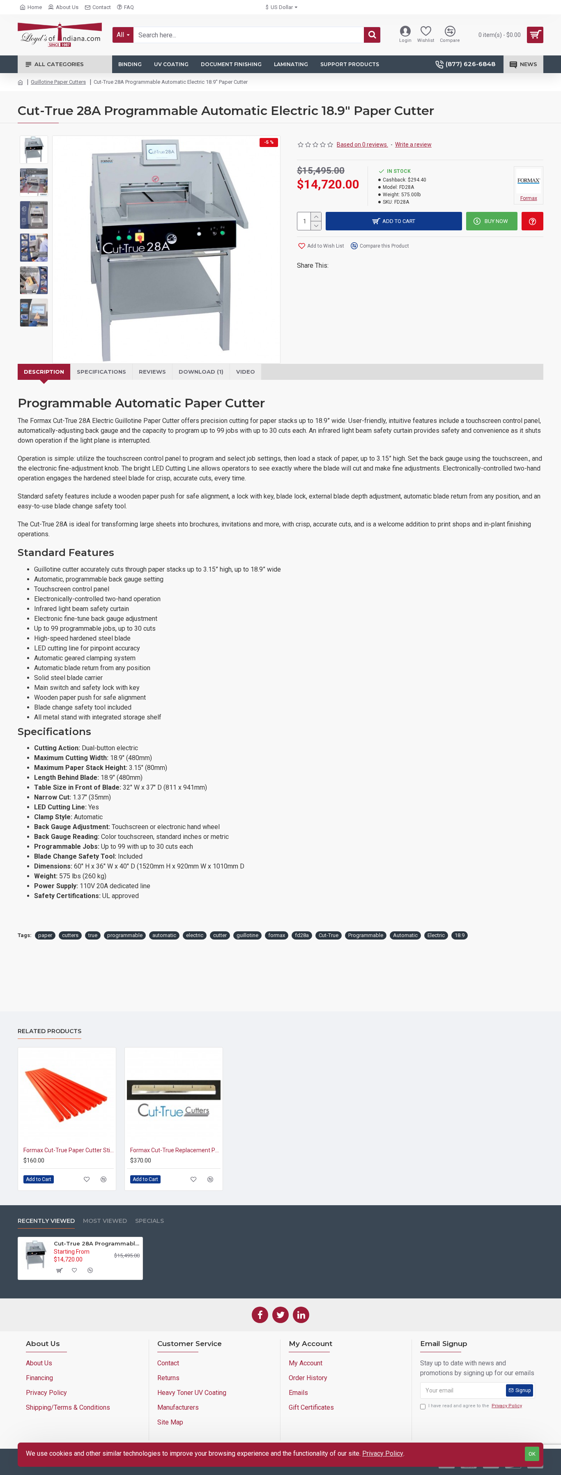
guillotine (247, 935)
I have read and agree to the (475, 1405)
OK (532, 1454)
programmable (125, 935)
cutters (70, 935)
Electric (436, 935)
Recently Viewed (46, 1221)
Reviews (152, 371)
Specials (149, 1221)
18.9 (459, 935)
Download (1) (201, 371)
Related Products (49, 1031)
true (92, 935)
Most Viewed (105, 1221)
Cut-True (328, 935)
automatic (164, 935)
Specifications (101, 371)
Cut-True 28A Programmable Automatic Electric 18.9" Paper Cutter (97, 1243)
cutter (220, 935)
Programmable (365, 935)
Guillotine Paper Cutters (58, 82)
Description (44, 371)
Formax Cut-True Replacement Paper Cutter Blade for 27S (175, 1150)
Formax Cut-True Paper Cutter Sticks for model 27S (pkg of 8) (68, 1150)
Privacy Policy (382, 1453)
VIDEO (245, 371)
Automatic (405, 935)
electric (194, 935)
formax (276, 935)
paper (45, 935)
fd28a (302, 935)
